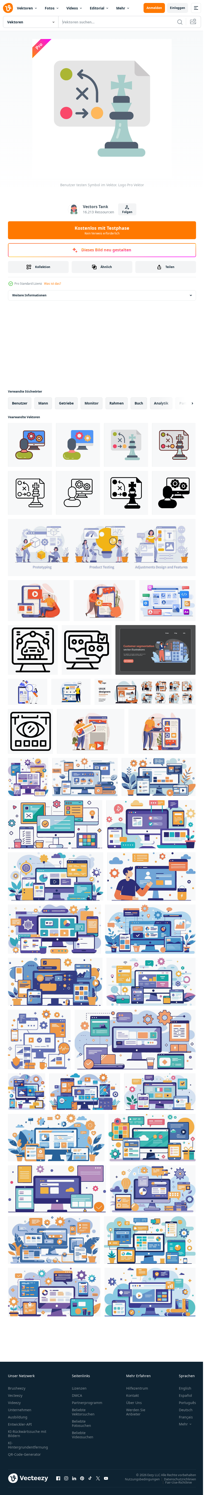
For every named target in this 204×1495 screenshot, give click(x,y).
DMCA (77, 1395)
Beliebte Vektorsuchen (83, 1411)
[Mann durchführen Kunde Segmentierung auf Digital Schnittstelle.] (155, 650)
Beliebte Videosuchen (82, 1434)
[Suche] (180, 22)
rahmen (116, 403)
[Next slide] (184, 403)
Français (182, 1417)
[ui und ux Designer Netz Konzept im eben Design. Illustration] (39, 600)
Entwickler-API (20, 1424)
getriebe (66, 403)
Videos (72, 8)
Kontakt (132, 1395)
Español (181, 1395)
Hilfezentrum (137, 1388)
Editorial (97, 8)
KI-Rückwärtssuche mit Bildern (27, 1433)
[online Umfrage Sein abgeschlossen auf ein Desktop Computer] (86, 650)
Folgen (127, 212)
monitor (92, 403)
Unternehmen (19, 1409)
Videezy (14, 1402)
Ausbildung (17, 1417)
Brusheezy (16, 1388)
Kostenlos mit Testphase (102, 230)
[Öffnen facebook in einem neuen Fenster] (58, 1478)
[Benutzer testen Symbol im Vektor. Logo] (30, 445)
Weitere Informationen (29, 295)
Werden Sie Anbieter (135, 1411)
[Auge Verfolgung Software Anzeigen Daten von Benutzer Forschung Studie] (30, 731)
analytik (161, 403)
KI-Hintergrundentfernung (28, 1445)
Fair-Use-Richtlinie (174, 1482)
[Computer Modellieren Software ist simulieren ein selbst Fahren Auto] (33, 650)
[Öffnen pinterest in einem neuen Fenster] (82, 1478)
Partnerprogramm (87, 1402)
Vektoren (25, 8)
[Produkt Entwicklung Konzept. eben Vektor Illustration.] (102, 547)
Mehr (120, 8)
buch (139, 403)
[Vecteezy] (8, 8)
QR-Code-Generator (24, 1454)
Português (183, 1402)
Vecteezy (15, 1395)
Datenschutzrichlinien (176, 1479)
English (181, 1388)
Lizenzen (79, 1388)
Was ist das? (52, 283)
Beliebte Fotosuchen (81, 1423)
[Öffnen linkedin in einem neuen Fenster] (74, 1478)
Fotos (49, 8)
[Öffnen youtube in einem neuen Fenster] (106, 1478)
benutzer (19, 403)
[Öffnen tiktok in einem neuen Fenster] (90, 1478)
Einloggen (177, 8)
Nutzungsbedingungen (138, 1479)
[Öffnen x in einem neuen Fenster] (98, 1478)
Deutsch (182, 1409)
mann (43, 403)
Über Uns (134, 1402)
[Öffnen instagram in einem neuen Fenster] (66, 1478)
